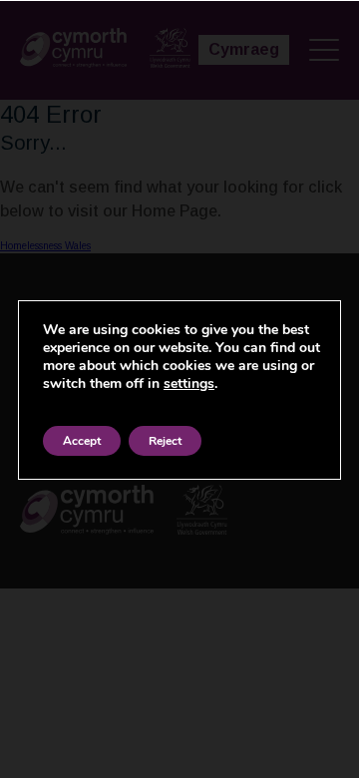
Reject (165, 441)
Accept (82, 441)
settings (189, 384)
